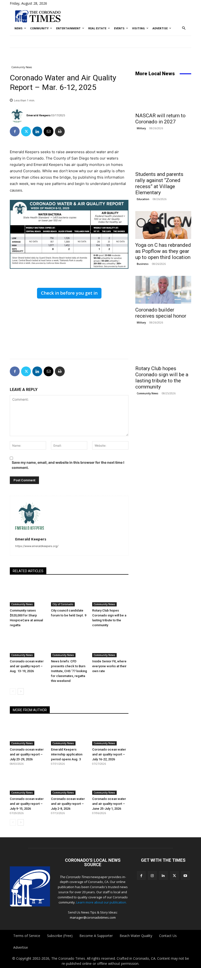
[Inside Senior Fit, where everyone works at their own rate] (110, 644)
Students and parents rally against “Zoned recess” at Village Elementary (159, 183)
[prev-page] (13, 691)
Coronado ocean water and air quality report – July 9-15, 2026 (27, 803)
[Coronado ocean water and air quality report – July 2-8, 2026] (69, 782)
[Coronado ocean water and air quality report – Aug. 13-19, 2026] (28, 644)
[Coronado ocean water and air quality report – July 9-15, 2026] (28, 782)
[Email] (48, 131)
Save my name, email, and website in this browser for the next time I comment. (68, 465)
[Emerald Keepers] (18, 115)
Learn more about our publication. (101, 902)
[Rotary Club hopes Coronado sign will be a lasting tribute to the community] (110, 593)
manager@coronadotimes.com (93, 917)
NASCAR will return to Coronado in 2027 (160, 119)
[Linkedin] (37, 131)
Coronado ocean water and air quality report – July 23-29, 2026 (27, 754)
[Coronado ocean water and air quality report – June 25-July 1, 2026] (110, 782)
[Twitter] (26, 131)
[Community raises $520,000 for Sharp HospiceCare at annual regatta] (28, 593)
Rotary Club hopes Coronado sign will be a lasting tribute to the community (161, 378)
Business (143, 264)
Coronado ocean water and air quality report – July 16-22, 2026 (109, 754)
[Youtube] (185, 875)
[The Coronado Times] (38, 16)
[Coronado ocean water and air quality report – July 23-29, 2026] (28, 732)
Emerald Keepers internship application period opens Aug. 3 (66, 754)
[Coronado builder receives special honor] (163, 290)
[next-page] (21, 691)
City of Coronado (62, 604)
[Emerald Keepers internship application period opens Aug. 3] (69, 732)
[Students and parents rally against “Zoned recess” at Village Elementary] (163, 154)
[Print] (60, 131)
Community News (21, 67)
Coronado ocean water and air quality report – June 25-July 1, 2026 (109, 803)
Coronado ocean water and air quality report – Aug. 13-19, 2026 (27, 666)
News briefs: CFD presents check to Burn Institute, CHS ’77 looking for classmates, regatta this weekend (69, 671)
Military (141, 128)
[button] (184, 28)
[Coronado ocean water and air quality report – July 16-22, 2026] (110, 732)
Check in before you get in (69, 293)
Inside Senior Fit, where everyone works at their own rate (109, 666)
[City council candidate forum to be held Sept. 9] (69, 593)
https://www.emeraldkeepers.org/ (36, 546)
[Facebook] (15, 131)
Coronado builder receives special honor (160, 313)
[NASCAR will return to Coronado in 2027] (163, 95)
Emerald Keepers (38, 115)
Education (143, 199)
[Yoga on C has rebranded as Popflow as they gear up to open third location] (163, 225)
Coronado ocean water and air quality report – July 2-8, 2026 (68, 803)
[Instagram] (152, 875)
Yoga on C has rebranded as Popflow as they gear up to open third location (163, 251)
